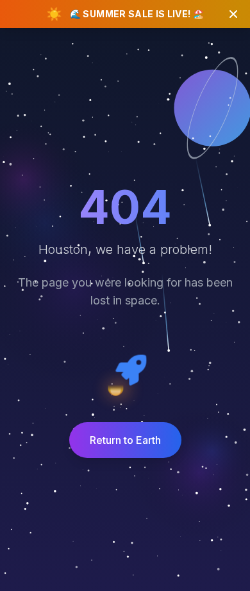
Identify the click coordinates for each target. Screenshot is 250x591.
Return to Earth (125, 440)
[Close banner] (233, 14)
